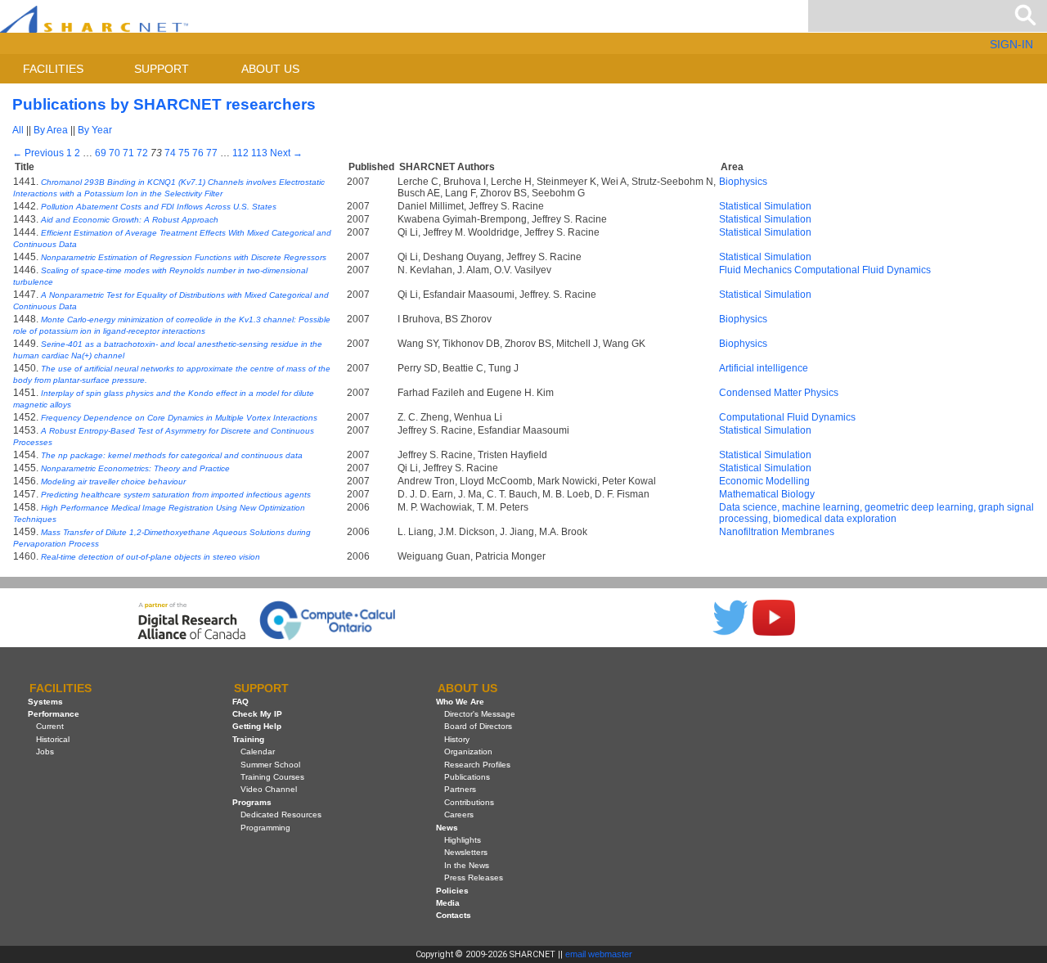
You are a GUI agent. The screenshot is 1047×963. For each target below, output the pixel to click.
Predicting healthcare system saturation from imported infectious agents (176, 494)
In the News (466, 865)
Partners (460, 789)
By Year (95, 130)
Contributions (469, 802)
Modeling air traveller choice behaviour (113, 481)
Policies (452, 890)
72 (142, 153)
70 (114, 153)
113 (259, 153)
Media (448, 902)
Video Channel (268, 789)
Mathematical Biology (767, 494)
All (18, 130)
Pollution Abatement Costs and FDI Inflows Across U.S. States (158, 206)
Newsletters (466, 852)
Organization (468, 751)
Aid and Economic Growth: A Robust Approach (129, 219)
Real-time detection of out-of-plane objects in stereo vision (150, 556)
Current (50, 726)
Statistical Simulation (765, 206)
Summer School (270, 764)
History (457, 739)
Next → (286, 153)
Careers (459, 814)
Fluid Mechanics (755, 270)
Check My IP (257, 713)
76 (198, 153)
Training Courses (272, 776)
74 (170, 153)
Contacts (453, 915)
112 (240, 153)
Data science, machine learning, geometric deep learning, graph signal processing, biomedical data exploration (876, 513)
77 (212, 153)
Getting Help (256, 726)
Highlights (462, 839)
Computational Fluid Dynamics (862, 270)
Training (248, 739)
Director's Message (479, 713)
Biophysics (743, 181)
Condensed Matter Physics (778, 392)
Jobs (45, 751)
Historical (53, 739)
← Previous (38, 153)
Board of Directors (478, 726)
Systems (45, 701)
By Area (51, 130)
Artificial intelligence (763, 368)
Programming (265, 827)
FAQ (240, 701)
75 (184, 153)
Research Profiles (477, 764)
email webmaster (598, 954)
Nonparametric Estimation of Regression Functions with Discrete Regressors (183, 257)
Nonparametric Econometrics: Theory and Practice (135, 468)
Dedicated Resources (280, 814)
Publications (467, 776)
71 (128, 153)
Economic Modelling (764, 481)
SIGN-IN (1011, 44)
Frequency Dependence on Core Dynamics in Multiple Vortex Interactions (179, 417)
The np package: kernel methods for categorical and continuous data (172, 455)
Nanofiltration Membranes (776, 532)
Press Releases (473, 877)
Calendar (257, 751)
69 (100, 153)
